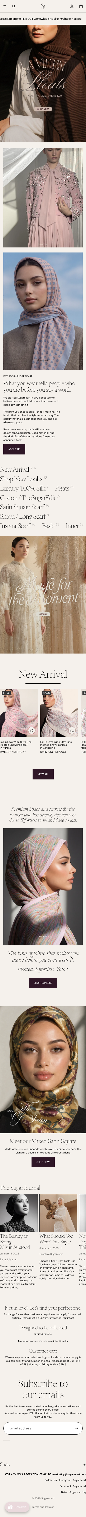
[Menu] (5, 6)
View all (43, 774)
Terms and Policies (43, 1507)
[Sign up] (76, 1428)
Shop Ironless (43, 983)
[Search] (13, 6)
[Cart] (81, 6)
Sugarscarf (47, 1498)
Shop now (43, 1162)
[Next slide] (78, 722)
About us (14, 449)
